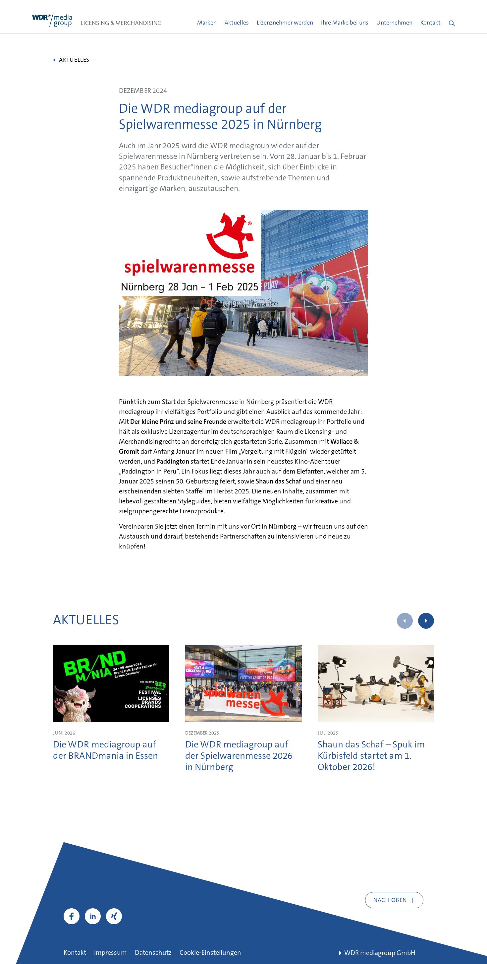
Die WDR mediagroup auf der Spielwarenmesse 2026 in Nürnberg (239, 756)
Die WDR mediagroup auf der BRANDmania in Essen (105, 750)
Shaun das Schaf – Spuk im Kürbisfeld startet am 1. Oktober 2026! (371, 756)
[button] (426, 621)
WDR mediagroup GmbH (379, 953)
